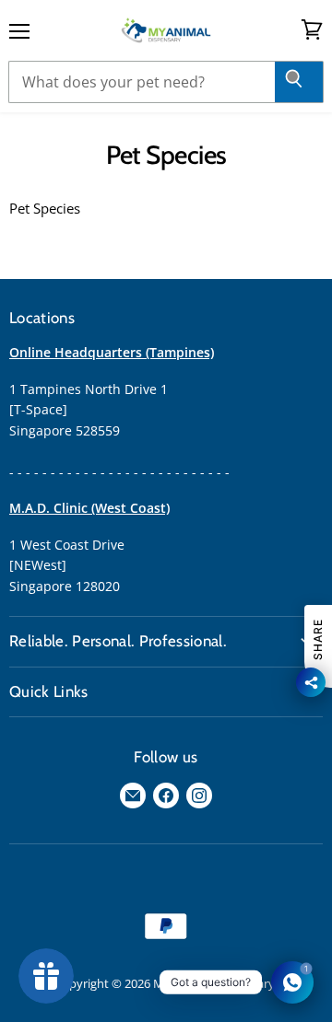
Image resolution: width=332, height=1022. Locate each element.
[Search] (299, 82)
